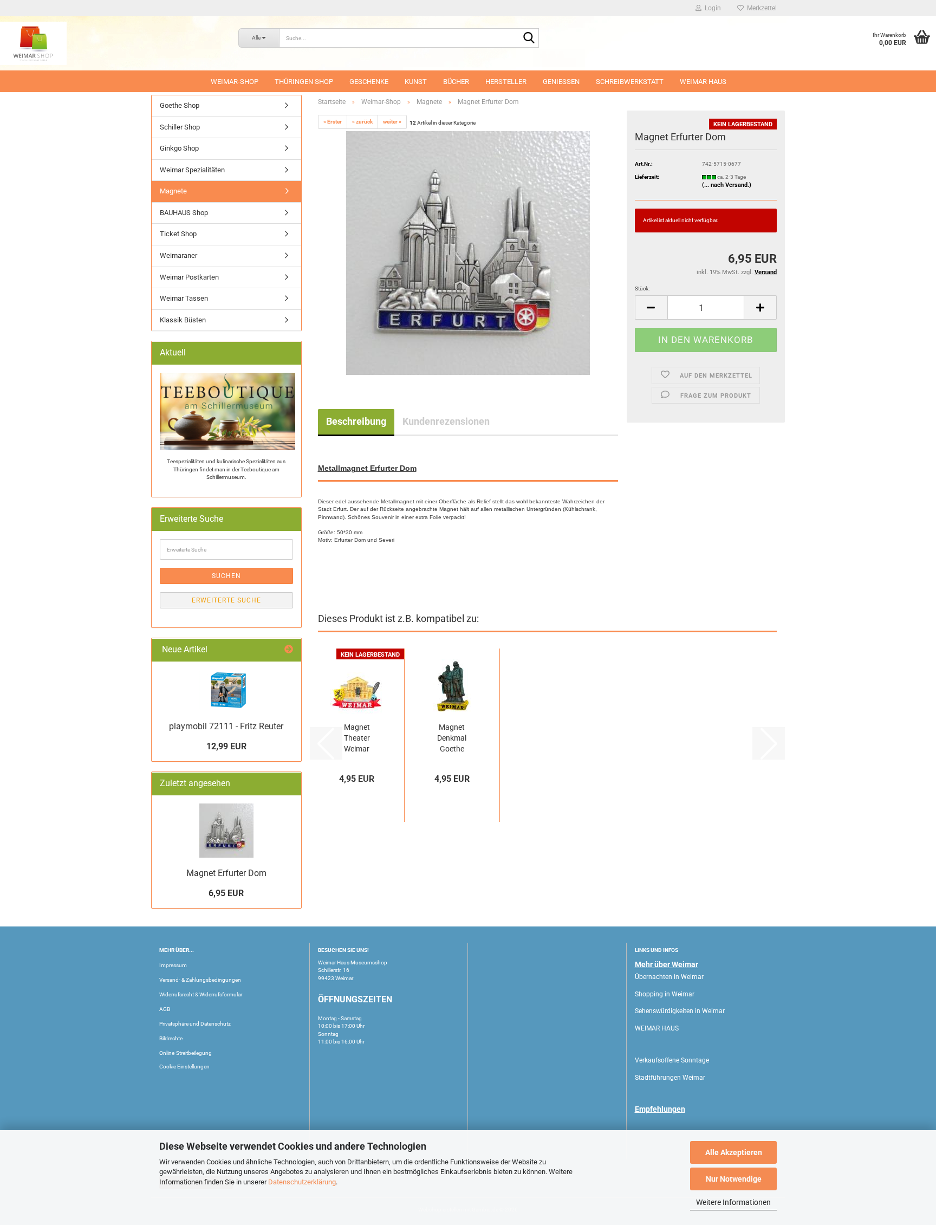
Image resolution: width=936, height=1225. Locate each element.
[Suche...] (528, 38)
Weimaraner (178, 255)
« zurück (362, 122)
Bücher (456, 81)
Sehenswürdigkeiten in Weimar (680, 1011)
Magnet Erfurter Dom (226, 873)
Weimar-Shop (234, 81)
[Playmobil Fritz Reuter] (226, 690)
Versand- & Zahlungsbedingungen (200, 980)
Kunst (416, 81)
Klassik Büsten (183, 320)
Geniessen (561, 81)
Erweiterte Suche (226, 600)
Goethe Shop (179, 105)
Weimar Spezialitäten (192, 170)
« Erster (332, 122)
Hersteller (505, 81)
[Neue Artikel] (288, 650)
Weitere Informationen (733, 1202)
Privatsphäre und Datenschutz (195, 1024)
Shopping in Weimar (664, 994)
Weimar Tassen (184, 298)
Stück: (642, 288)
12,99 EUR (226, 746)
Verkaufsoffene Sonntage (672, 1060)
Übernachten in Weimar (669, 977)
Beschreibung (356, 421)
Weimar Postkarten (189, 277)
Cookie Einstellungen (184, 1067)
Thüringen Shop (304, 81)
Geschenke (368, 81)
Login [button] (711, 8)
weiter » (392, 122)
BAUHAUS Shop (184, 213)
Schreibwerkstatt (630, 81)
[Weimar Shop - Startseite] (111, 43)
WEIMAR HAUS (703, 81)
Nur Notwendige (734, 1179)
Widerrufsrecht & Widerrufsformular (200, 994)
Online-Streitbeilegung (185, 1053)
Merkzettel (760, 8)
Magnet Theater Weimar (357, 738)
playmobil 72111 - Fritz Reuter (226, 726)
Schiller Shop (180, 127)
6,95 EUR (226, 893)
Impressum (173, 965)
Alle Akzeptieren (733, 1152)
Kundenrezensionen (446, 421)
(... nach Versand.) (726, 185)
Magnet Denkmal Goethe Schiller (451, 738)
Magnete (173, 191)
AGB (164, 1009)
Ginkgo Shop (179, 148)
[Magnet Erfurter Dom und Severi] (468, 253)
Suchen (226, 576)
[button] (651, 307)
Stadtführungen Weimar (670, 1077)
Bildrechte (171, 1038)
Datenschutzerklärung (302, 1182)
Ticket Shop (178, 234)
